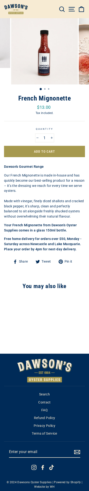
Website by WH (44, 486)
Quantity (44, 129)
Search (44, 394)
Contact (44, 402)
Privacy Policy (44, 426)
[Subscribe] (77, 452)
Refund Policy (44, 418)
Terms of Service (44, 433)
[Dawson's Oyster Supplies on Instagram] (34, 467)
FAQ (44, 410)
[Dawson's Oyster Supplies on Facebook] (42, 467)
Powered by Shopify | (68, 482)
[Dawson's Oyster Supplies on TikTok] (51, 467)
